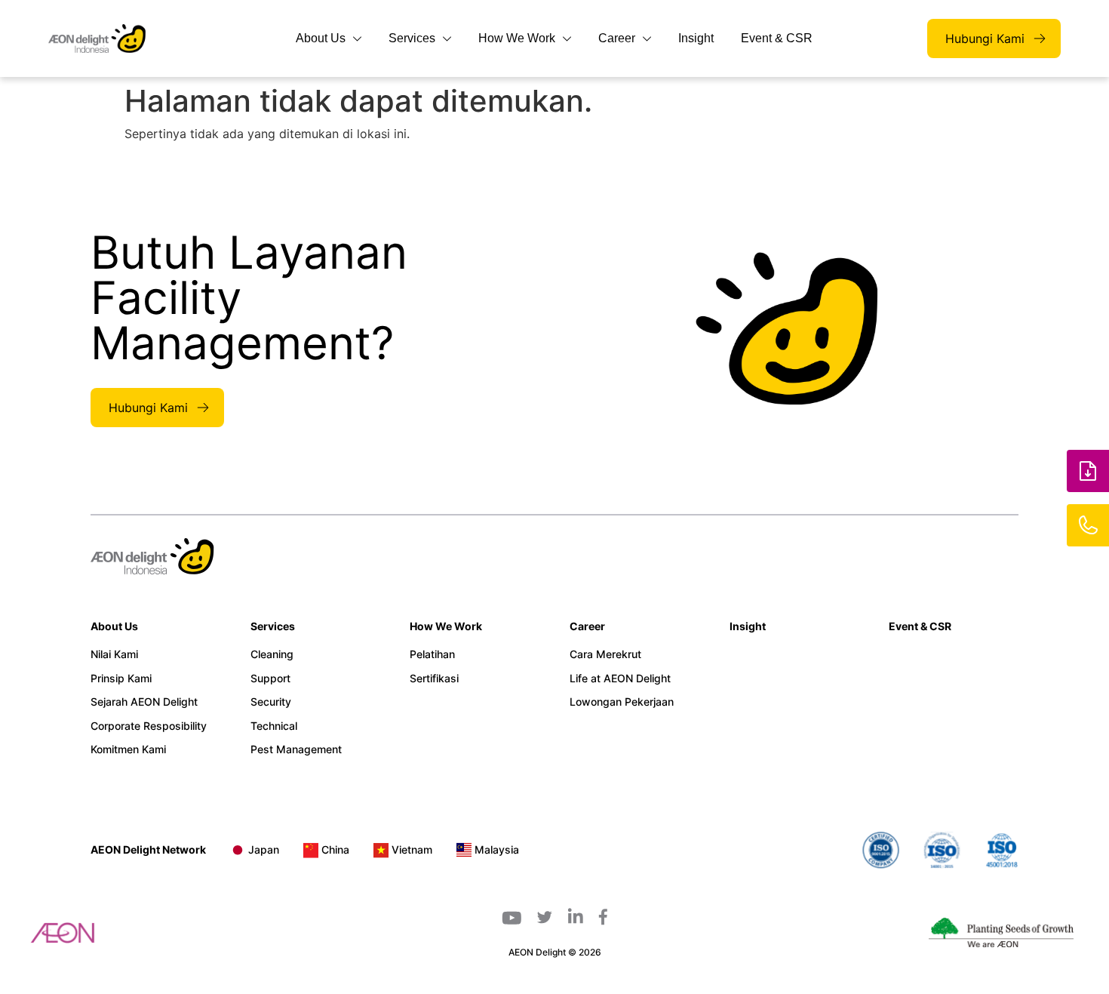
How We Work (516, 38)
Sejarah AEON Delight (144, 701)
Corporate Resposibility (149, 725)
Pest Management (296, 749)
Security (270, 701)
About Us (321, 38)
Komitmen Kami (128, 749)
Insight (696, 38)
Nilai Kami (114, 654)
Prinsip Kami (121, 678)
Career (616, 38)
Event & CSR (777, 38)
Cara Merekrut (605, 654)
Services (412, 38)
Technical (273, 725)
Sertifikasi (434, 678)
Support (270, 678)
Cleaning (271, 654)
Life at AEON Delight (620, 678)
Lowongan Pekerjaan (622, 701)
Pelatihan (432, 654)
